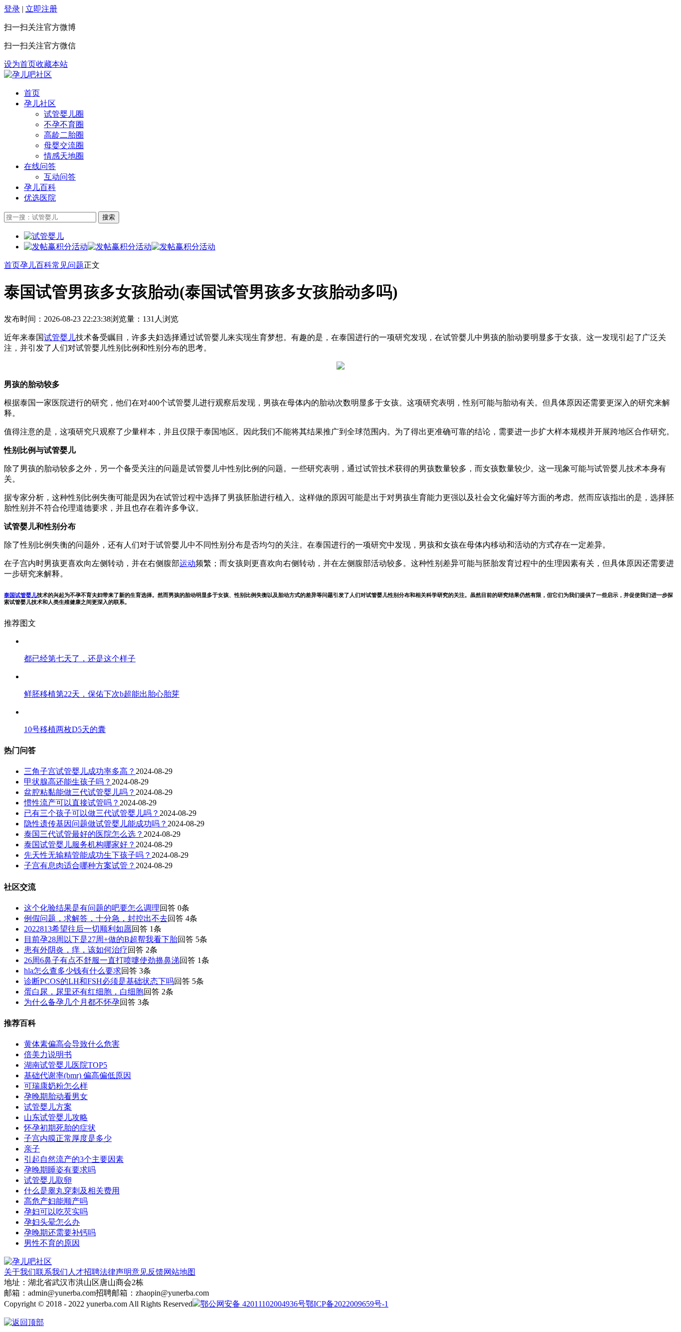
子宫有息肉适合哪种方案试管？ (80, 865)
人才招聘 (84, 1272)
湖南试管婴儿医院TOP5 (65, 1065)
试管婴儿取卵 (48, 1180)
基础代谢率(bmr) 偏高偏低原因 (77, 1075)
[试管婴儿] (28, 74)
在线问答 (40, 166)
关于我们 (20, 1272)
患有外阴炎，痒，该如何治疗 (76, 950)
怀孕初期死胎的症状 (60, 1128)
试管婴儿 (60, 337)
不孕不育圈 (64, 124)
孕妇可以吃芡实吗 (56, 1211)
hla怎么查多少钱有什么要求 (72, 970)
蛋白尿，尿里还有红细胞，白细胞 (84, 991)
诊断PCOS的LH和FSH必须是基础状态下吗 (99, 981)
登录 (12, 8)
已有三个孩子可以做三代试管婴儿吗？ (92, 813)
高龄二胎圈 (64, 135)
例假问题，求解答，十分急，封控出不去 (96, 918)
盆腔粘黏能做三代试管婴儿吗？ (80, 792)
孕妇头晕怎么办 (52, 1222)
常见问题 (68, 265)
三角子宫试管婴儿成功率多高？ (80, 771)
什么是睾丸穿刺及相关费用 (72, 1190)
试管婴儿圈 (64, 114)
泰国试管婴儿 (20, 595)
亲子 (32, 1148)
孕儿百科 (40, 187)
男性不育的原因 (52, 1243)
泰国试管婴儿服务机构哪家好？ (80, 844)
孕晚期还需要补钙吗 (60, 1232)
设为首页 (20, 64)
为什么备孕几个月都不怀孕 (72, 1002)
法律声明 (116, 1272)
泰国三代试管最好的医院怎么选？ (84, 834)
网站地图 (179, 1272)
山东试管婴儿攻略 (56, 1117)
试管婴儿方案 (48, 1107)
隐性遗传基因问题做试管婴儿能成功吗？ (96, 823)
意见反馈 (148, 1272)
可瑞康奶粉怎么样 (56, 1086)
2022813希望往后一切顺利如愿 (78, 929)
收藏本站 (52, 64)
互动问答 (60, 177)
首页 (32, 93)
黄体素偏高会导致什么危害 (72, 1044)
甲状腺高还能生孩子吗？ (68, 781)
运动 (187, 563)
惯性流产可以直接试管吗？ (72, 802)
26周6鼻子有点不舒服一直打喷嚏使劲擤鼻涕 (101, 960)
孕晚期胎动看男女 (56, 1096)
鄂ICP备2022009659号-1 (347, 1304)
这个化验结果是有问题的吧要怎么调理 (92, 908)
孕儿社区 (40, 103)
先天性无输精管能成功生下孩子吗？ (88, 855)
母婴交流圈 (64, 145)
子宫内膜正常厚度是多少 (68, 1138)
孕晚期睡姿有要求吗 (60, 1169)
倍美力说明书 (48, 1054)
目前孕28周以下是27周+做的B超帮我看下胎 (100, 939)
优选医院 (40, 197)
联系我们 (52, 1272)
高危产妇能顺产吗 (56, 1201)
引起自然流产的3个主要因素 (74, 1159)
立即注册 (41, 8)
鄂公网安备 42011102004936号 (253, 1304)
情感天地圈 (64, 156)
